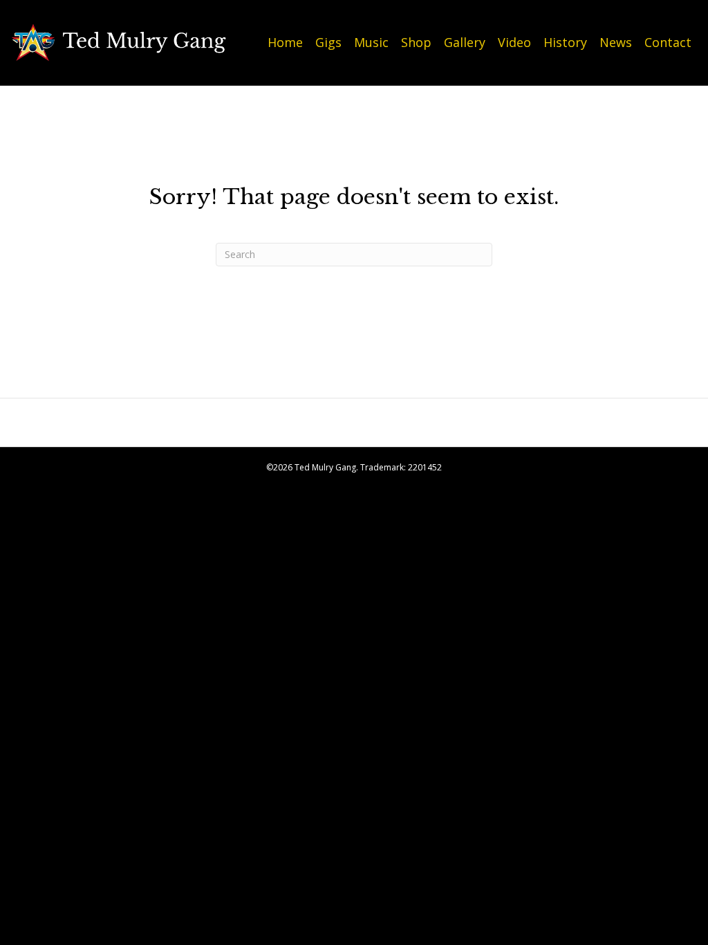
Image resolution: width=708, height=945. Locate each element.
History (565, 42)
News (615, 42)
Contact (667, 42)
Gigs (328, 42)
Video (514, 42)
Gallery (464, 42)
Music (371, 42)
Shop (416, 42)
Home (285, 42)
